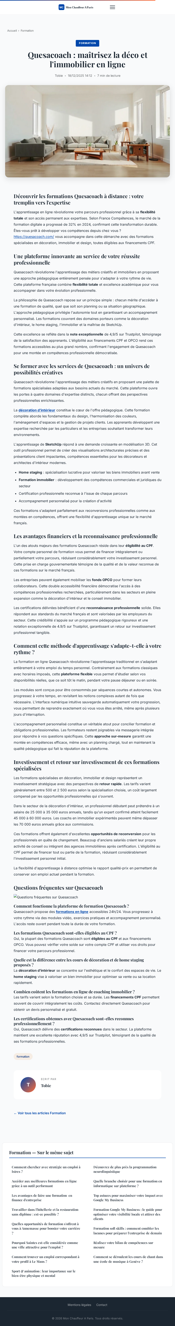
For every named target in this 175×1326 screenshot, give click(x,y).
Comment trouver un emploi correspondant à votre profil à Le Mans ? (45, 1259)
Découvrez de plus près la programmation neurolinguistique (124, 1169)
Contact (101, 1305)
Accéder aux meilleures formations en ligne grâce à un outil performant (44, 1183)
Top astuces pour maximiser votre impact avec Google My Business (128, 1197)
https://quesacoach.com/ (34, 236)
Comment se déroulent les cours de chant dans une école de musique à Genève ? (128, 1259)
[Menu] (112, 7)
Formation (27, 30)
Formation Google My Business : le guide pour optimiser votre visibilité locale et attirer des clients (127, 1214)
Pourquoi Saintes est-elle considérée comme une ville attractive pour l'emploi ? (45, 1245)
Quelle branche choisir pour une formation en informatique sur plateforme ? (127, 1183)
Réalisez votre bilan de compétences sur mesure (123, 1245)
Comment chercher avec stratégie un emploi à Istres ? (46, 1169)
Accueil (12, 30)
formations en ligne (72, 912)
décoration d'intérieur (37, 410)
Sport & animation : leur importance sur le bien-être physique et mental (44, 1273)
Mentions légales (79, 1305)
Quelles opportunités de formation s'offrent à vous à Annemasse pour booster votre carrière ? (46, 1228)
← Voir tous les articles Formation (40, 1113)
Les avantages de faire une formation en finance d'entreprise (42, 1197)
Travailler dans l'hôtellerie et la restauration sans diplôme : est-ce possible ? (45, 1211)
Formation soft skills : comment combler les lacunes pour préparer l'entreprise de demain (127, 1230)
